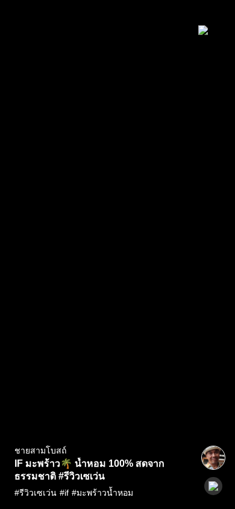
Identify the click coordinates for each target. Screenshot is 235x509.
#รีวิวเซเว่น (35, 493)
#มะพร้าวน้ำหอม (102, 493)
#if (64, 493)
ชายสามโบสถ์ (40, 450)
